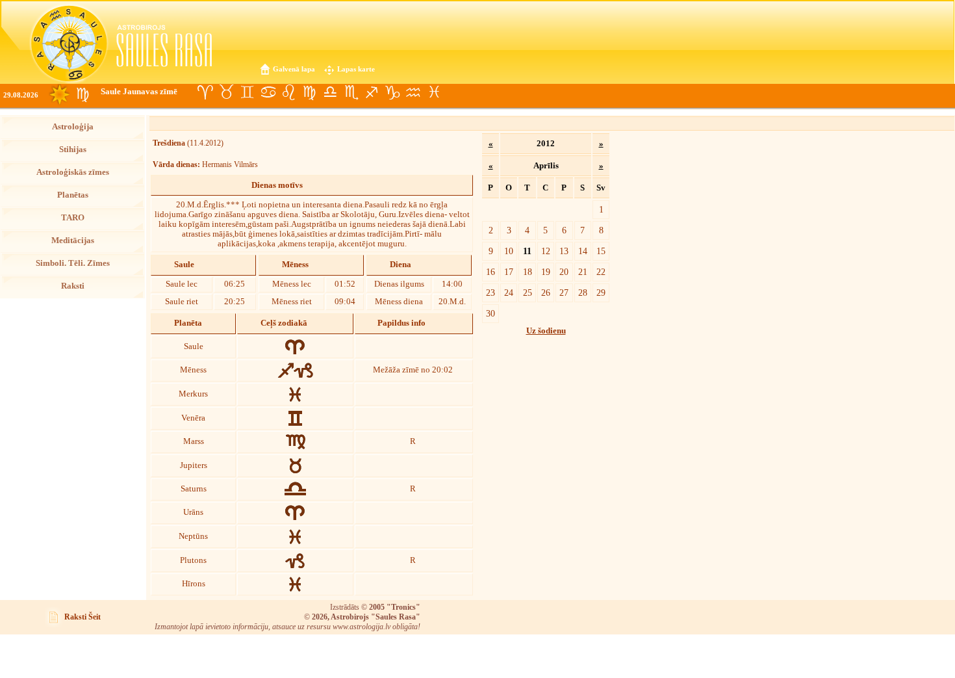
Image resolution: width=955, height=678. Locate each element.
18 (527, 272)
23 (490, 292)
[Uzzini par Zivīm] (434, 92)
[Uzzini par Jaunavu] (309, 92)
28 (582, 292)
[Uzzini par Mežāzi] (392, 92)
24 (508, 292)
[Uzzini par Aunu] (205, 92)
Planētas (72, 195)
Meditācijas (72, 240)
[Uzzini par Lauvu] (288, 92)
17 (508, 272)
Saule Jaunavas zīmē (139, 91)
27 (563, 292)
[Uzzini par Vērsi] (226, 92)
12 (545, 251)
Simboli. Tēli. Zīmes (73, 263)
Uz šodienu (546, 330)
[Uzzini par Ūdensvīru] (413, 92)
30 (490, 313)
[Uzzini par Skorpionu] (350, 92)
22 (600, 272)
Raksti (72, 286)
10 (508, 251)
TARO (72, 217)
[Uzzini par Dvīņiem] (246, 92)
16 (490, 272)
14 (582, 251)
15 (600, 251)
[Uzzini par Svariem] (330, 92)
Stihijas (72, 149)
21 (582, 272)
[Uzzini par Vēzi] (267, 92)
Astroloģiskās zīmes (72, 172)
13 (563, 251)
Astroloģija (73, 126)
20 (563, 272)
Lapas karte (356, 69)
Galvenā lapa (294, 69)
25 (527, 292)
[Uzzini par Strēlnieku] (371, 92)
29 (600, 292)
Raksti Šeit (82, 616)
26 (545, 292)
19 (545, 272)
